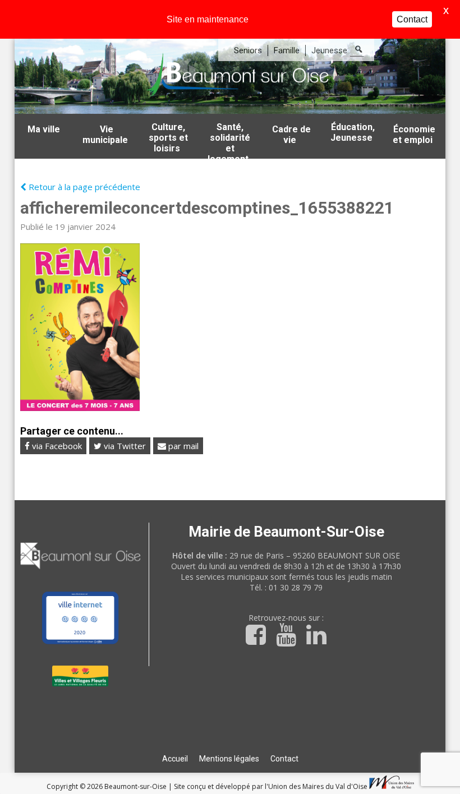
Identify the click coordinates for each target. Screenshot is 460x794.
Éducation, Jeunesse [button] (352, 132)
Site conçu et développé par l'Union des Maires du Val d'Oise (270, 786)
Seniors (248, 50)
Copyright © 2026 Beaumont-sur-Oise (107, 786)
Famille (287, 50)
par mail (182, 445)
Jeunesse (329, 50)
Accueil (175, 758)
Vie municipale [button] (105, 134)
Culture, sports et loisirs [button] (168, 138)
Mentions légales (229, 758)
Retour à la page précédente (83, 186)
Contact (284, 758)
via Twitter (124, 445)
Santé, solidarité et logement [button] (229, 140)
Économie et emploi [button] (414, 134)
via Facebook (56, 445)
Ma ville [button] (43, 129)
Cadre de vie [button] (291, 134)
